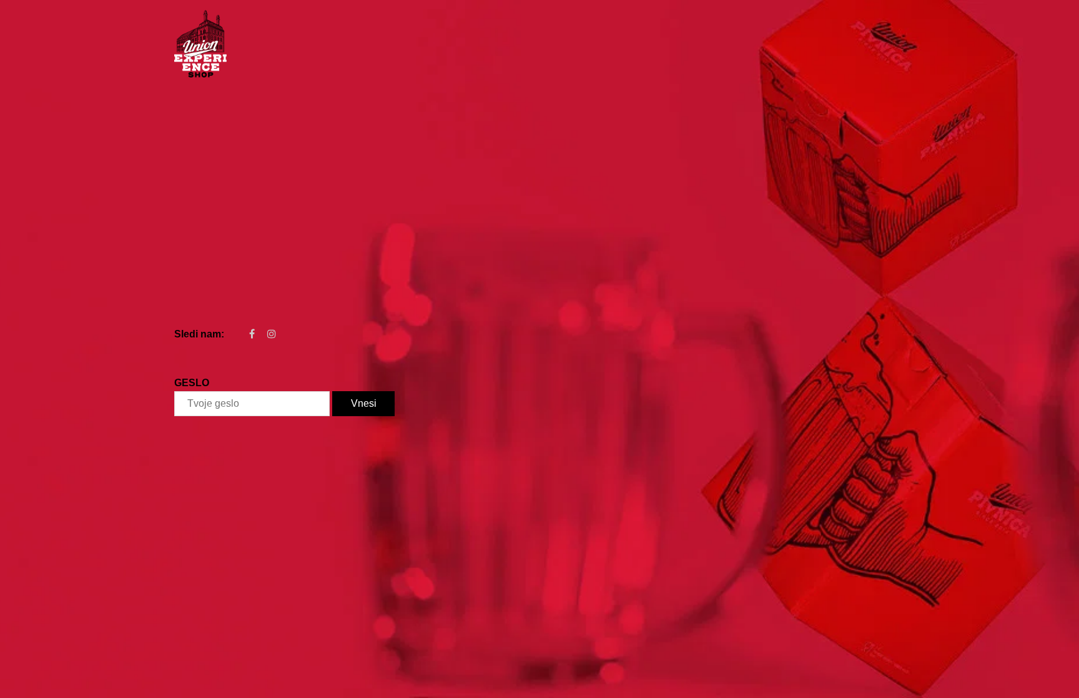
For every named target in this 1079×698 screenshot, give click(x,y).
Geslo (191, 382)
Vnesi (364, 403)
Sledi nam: (199, 334)
